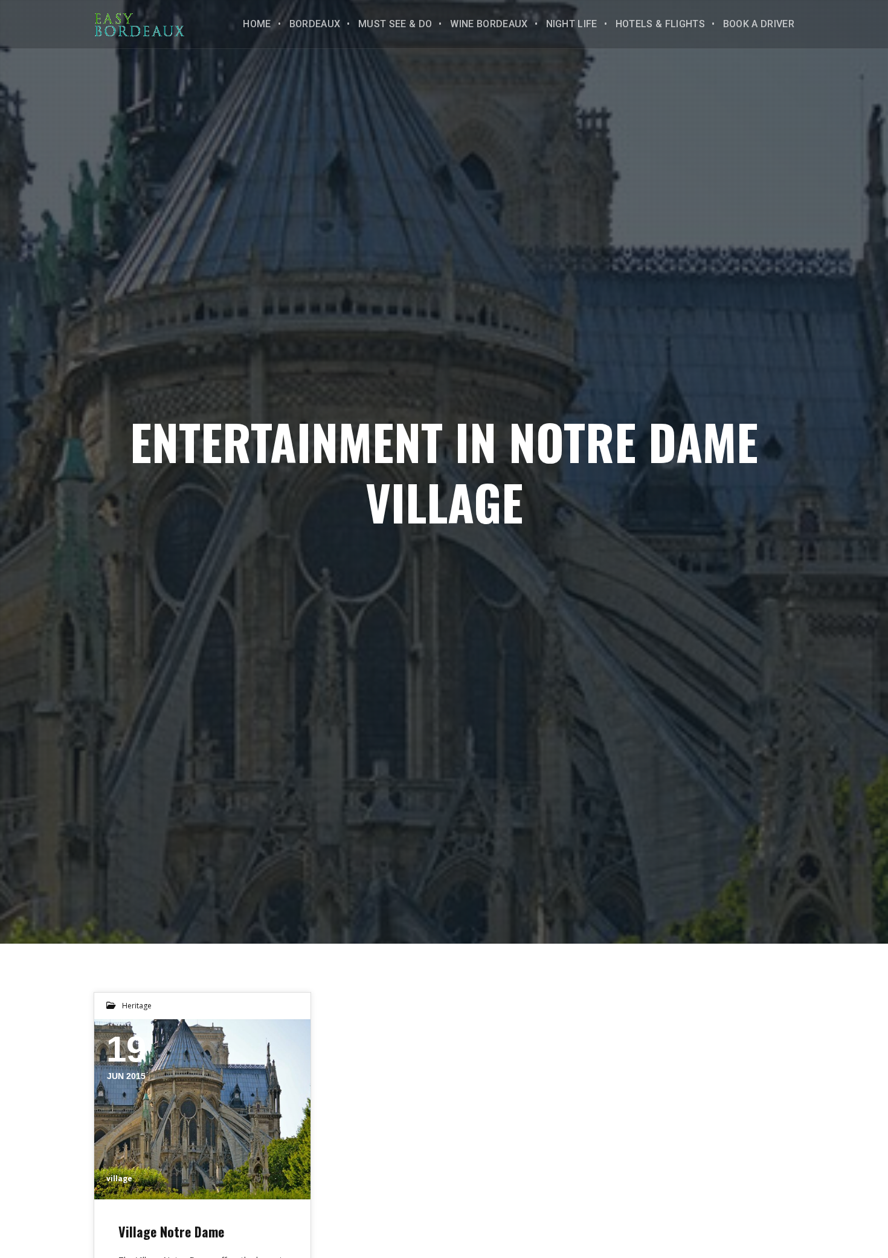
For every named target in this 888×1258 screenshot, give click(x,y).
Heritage (137, 1005)
